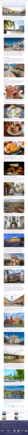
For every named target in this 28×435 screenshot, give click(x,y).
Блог (10, 425)
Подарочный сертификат (4, 425)
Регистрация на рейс (13, 425)
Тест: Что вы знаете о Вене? (10, 84)
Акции (8, 425)
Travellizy (5, 178)
